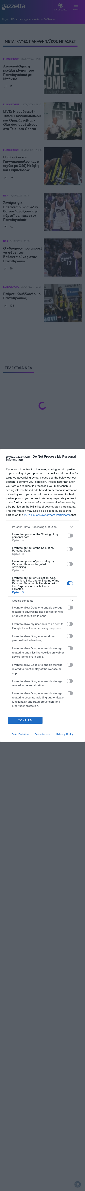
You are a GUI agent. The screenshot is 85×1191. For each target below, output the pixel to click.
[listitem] (42, 527)
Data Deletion (20, 734)
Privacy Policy (65, 734)
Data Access (42, 734)
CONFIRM (25, 720)
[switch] (70, 536)
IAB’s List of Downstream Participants (47, 514)
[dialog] (42, 595)
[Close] (77, 457)
